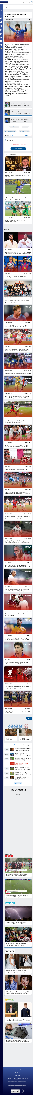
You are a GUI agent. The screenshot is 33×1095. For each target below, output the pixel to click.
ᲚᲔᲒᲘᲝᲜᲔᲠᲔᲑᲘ (27, 346)
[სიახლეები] (18, 726)
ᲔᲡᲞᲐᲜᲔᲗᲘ (28, 562)
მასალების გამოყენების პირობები (17, 1081)
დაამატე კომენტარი (18, 148)
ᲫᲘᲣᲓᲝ (29, 249)
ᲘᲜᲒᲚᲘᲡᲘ (29, 611)
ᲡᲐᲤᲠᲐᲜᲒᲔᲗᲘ (27, 586)
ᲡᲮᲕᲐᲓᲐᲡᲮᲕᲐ (28, 297)
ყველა (29, 718)
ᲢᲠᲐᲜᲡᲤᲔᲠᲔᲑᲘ (27, 273)
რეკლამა (17, 1072)
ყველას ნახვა (18, 783)
